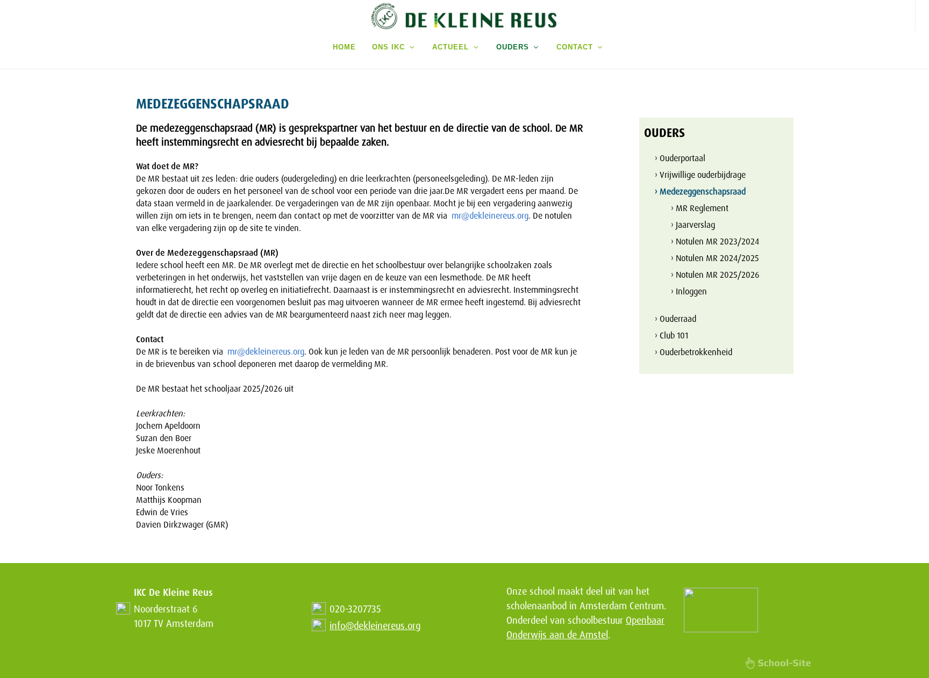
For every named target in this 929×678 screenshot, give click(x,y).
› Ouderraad (675, 318)
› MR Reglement (699, 208)
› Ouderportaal (680, 158)
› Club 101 (671, 335)
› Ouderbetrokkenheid (693, 352)
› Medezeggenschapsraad (700, 191)
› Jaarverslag (693, 224)
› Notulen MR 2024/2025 (715, 258)
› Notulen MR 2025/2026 (715, 274)
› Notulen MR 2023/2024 (715, 241)
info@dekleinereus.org (375, 625)
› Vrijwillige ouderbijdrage (700, 175)
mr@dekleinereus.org (488, 215)
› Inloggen (689, 291)
